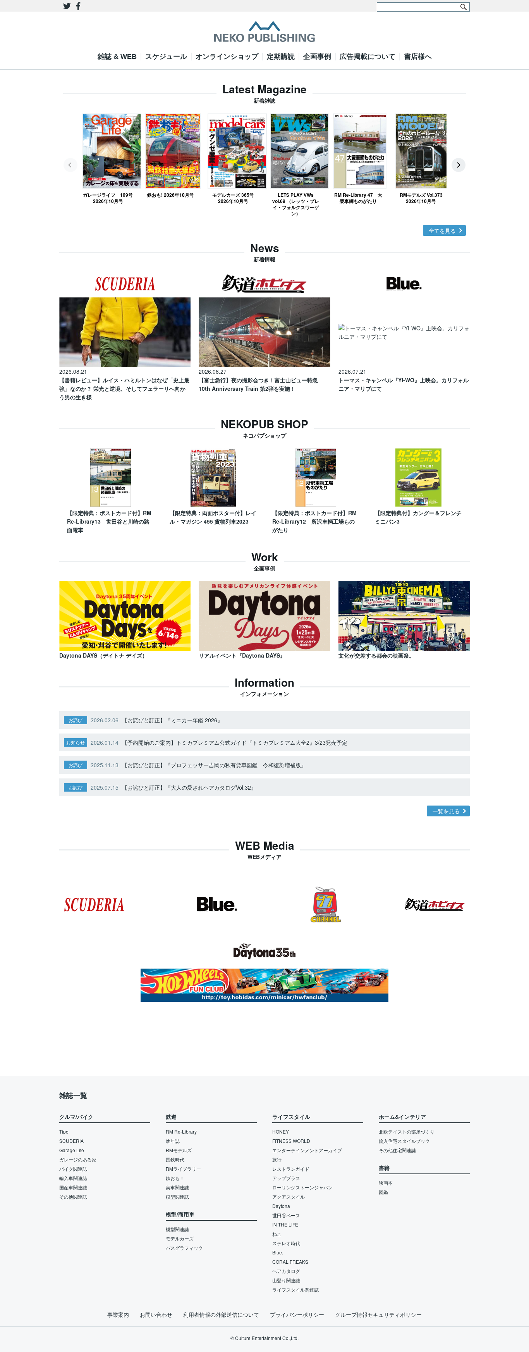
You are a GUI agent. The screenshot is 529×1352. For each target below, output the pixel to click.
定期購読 (281, 56)
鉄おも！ (175, 1178)
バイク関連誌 (73, 1168)
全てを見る (442, 230)
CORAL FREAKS (290, 1261)
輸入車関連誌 (73, 1178)
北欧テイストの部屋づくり (407, 1131)
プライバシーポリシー (297, 1314)
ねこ (277, 1233)
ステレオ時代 (286, 1243)
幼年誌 (173, 1140)
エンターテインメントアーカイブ (307, 1150)
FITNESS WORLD (291, 1140)
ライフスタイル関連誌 (295, 1289)
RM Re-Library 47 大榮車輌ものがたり (358, 197)
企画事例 (317, 56)
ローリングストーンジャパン (302, 1187)
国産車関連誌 (73, 1187)
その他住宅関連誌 (397, 1150)
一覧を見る (446, 811)
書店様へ (418, 56)
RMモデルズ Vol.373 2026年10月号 (421, 197)
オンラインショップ (227, 56)
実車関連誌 (177, 1187)
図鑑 (383, 1192)
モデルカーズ (180, 1238)
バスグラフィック (184, 1247)
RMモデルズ (179, 1150)
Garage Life (71, 1150)
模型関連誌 (177, 1196)
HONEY (280, 1131)
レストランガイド (290, 1168)
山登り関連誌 (286, 1280)
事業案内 (118, 1314)
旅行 (277, 1159)
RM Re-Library (181, 1131)
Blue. (277, 1252)
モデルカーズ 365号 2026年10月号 (233, 197)
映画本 (386, 1182)
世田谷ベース (286, 1215)
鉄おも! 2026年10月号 (170, 194)
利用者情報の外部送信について (221, 1314)
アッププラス (286, 1178)
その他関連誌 (73, 1196)
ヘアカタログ (286, 1271)
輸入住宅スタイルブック (404, 1140)
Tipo (64, 1131)
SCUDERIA (71, 1140)
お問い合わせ (156, 1314)
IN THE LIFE (285, 1224)
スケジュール (166, 56)
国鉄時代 (175, 1159)
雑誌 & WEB (117, 56)
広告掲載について (367, 56)
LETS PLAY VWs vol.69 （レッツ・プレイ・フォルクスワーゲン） (295, 203)
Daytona (281, 1206)
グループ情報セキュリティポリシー (378, 1314)
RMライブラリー (183, 1168)
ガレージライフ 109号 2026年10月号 (108, 197)
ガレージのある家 (77, 1159)
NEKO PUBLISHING (264, 31)
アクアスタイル (288, 1196)
